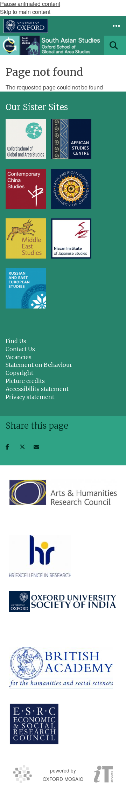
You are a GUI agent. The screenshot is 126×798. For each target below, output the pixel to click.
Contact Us (20, 349)
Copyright (19, 372)
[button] (116, 26)
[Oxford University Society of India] (63, 601)
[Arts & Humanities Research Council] (63, 492)
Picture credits (25, 380)
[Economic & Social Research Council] (34, 724)
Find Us (16, 341)
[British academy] (61, 668)
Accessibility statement (37, 388)
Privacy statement (30, 396)
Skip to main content (25, 12)
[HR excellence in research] (40, 556)
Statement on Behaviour (39, 364)
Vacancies (18, 357)
